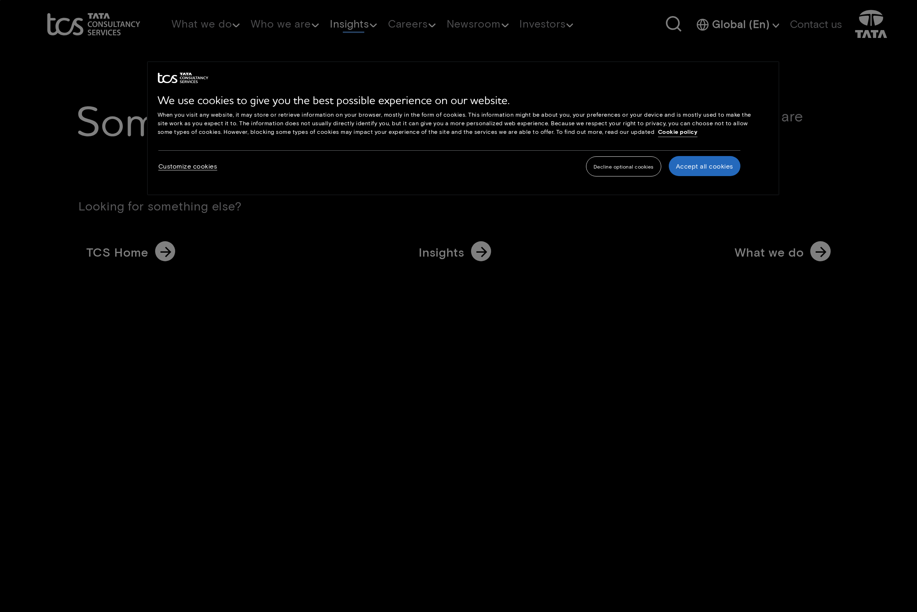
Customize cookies (187, 166)
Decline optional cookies (624, 167)
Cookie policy (678, 131)
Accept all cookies (704, 166)
